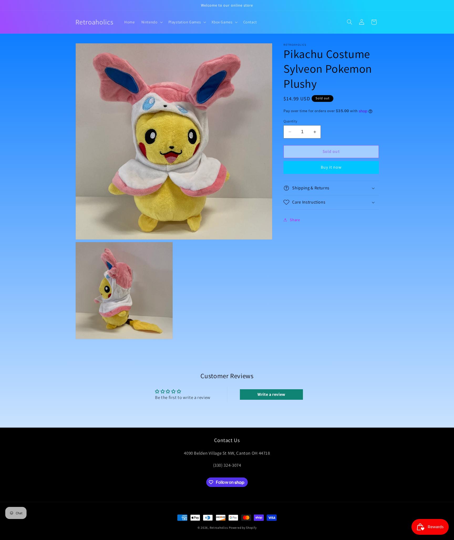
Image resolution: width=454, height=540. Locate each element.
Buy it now (331, 167)
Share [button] (295, 219)
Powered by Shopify (242, 527)
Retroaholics (219, 527)
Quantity (290, 121)
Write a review (271, 394)
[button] (151, 22)
